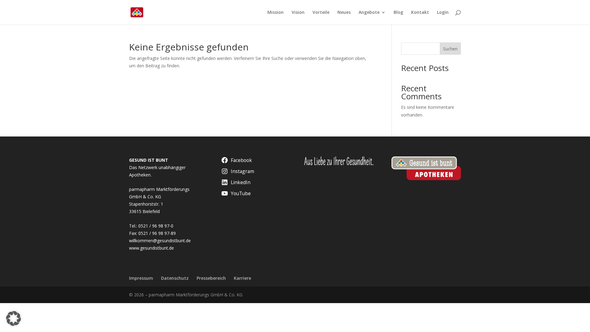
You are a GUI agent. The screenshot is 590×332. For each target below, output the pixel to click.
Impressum (141, 278)
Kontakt (420, 12)
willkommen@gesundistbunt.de (160, 240)
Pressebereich (211, 278)
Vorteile (321, 12)
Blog (398, 12)
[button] (13, 318)
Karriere (242, 278)
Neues (344, 12)
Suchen (450, 49)
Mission (275, 12)
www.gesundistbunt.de (151, 248)
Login (443, 12)
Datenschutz (175, 278)
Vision (298, 12)
